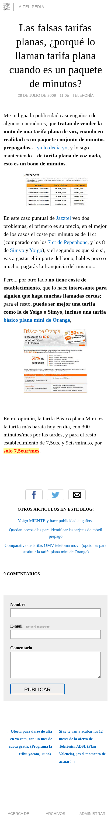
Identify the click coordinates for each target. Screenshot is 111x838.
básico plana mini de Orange (37, 320)
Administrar (92, 813)
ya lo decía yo (52, 147)
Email (77, 495)
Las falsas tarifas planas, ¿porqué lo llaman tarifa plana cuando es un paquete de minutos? (55, 56)
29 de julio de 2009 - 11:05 (43, 95)
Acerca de (18, 813)
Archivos (55, 813)
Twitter (55, 495)
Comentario (21, 648)
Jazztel (63, 218)
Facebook (34, 495)
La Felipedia (30, 7)
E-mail (30, 626)
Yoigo (35, 250)
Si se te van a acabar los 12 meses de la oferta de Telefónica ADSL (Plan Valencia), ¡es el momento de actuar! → (82, 746)
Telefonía (82, 95)
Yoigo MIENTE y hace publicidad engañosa (55, 520)
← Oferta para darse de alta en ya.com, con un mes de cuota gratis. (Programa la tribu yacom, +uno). (29, 742)
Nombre (17, 604)
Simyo (17, 250)
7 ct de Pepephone (68, 242)
